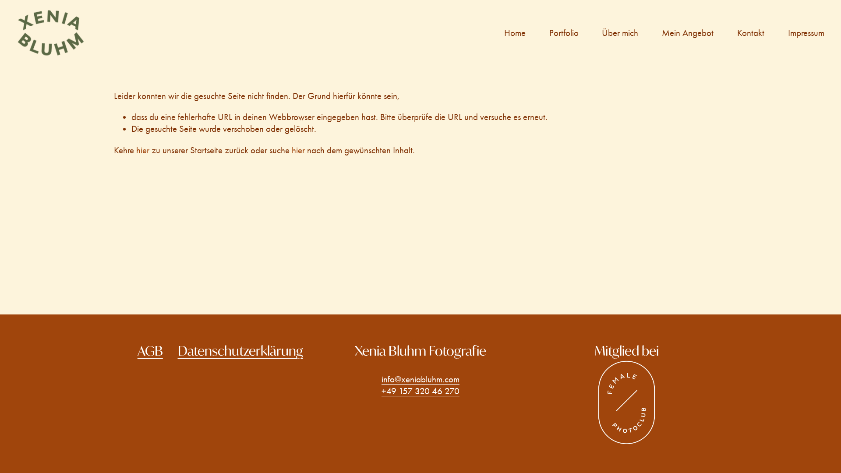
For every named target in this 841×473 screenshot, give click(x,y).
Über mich (620, 33)
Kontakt (750, 33)
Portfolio (564, 33)
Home (515, 33)
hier (142, 150)
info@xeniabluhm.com (420, 379)
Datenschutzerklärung (240, 350)
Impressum (806, 33)
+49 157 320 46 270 (420, 391)
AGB (150, 350)
